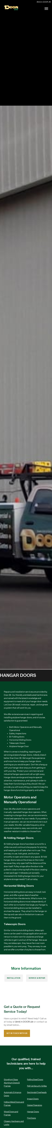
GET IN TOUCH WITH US (16, 1033)
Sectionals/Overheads (37, 1092)
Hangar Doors (33, 1112)
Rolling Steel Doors (35, 1080)
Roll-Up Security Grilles (37, 1086)
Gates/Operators (34, 1105)
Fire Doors (31, 1118)
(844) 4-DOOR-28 (44, 2)
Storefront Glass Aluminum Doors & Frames (12, 1083)
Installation (13, 978)
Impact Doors (33, 1099)
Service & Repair (37, 978)
